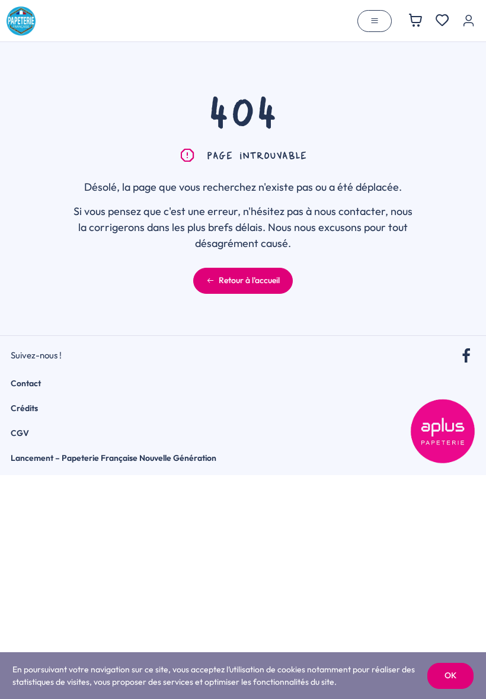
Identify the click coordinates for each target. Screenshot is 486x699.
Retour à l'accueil (249, 280)
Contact (26, 383)
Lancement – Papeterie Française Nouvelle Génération (113, 458)
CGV (20, 433)
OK (450, 675)
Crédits (24, 408)
